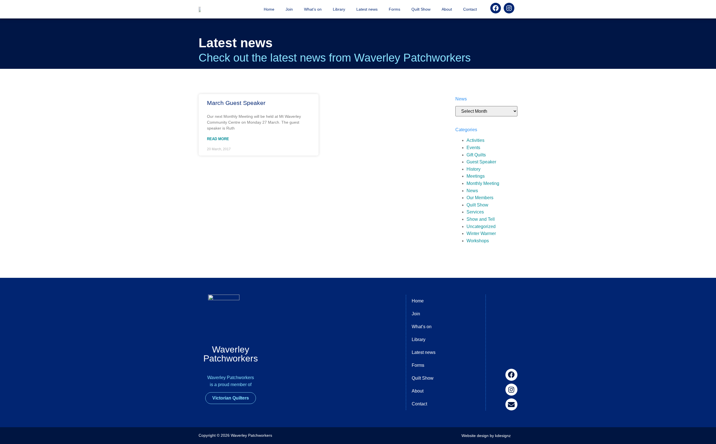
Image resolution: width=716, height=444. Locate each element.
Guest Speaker (481, 161)
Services (475, 212)
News (472, 190)
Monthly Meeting (483, 183)
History (474, 169)
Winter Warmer (481, 233)
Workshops (478, 240)
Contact (470, 9)
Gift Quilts (476, 154)
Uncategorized (481, 226)
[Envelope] (511, 404)
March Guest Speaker (236, 103)
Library (339, 9)
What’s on (313, 9)
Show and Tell (481, 219)
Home (269, 9)
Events (473, 147)
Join (289, 9)
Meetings (476, 176)
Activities (475, 140)
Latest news (367, 9)
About (447, 9)
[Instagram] (511, 390)
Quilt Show (420, 9)
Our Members (480, 197)
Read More (218, 139)
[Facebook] (511, 375)
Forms (394, 9)
